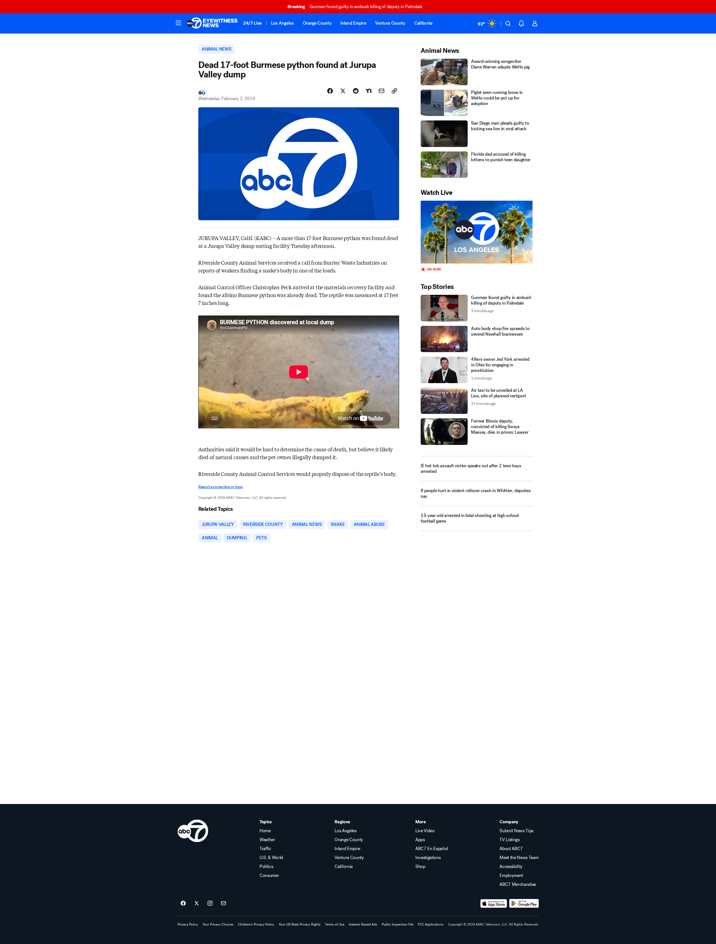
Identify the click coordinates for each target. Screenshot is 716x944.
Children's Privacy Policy (256, 924)
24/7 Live (252, 23)
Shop (420, 866)
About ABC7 (511, 848)
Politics (266, 866)
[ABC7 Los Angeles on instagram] (210, 903)
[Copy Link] (394, 91)
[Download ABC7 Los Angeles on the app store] (493, 903)
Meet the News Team (519, 857)
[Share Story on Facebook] (330, 91)
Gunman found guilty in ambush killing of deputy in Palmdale (355, 7)
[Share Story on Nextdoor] (368, 91)
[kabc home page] (193, 831)
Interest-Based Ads (363, 924)
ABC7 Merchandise (518, 884)
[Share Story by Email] (381, 91)
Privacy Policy (188, 924)
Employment (511, 875)
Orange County (317, 23)
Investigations (428, 857)
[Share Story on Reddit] (356, 91)
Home (265, 831)
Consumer (269, 875)
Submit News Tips (516, 831)
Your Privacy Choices (218, 924)
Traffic (265, 848)
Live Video (425, 831)
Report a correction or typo (220, 487)
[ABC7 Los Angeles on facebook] (183, 903)
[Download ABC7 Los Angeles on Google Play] (524, 903)
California (423, 23)
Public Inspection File (397, 924)
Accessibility (511, 866)
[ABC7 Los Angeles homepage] (212, 23)
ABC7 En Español (431, 848)
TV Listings (509, 840)
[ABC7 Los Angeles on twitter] (196, 903)
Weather (267, 840)
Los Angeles (282, 23)
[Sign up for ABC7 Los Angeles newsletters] (223, 903)
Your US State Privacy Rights (300, 924)
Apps (420, 840)
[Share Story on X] (343, 91)
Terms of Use (334, 924)
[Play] (477, 232)
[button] (178, 23)
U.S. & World (271, 857)
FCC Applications (431, 924)
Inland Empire (353, 23)
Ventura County (390, 23)
